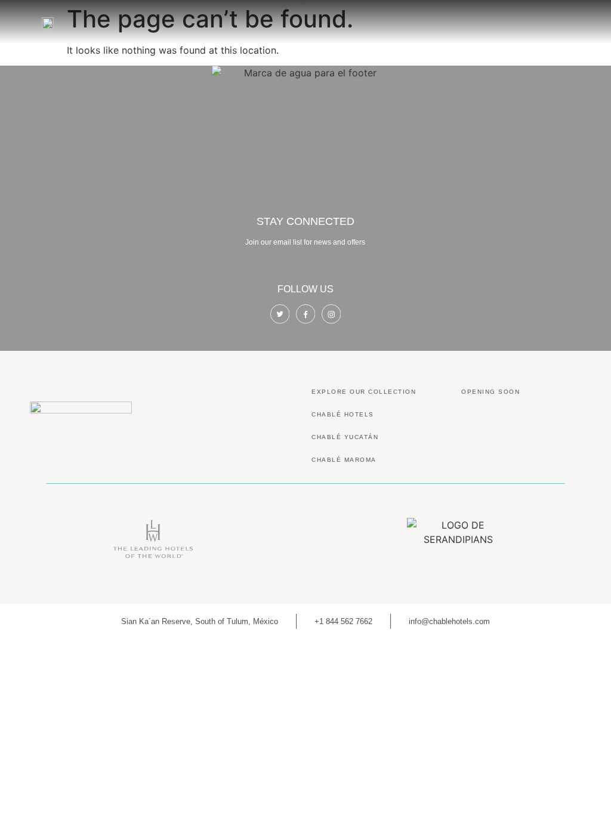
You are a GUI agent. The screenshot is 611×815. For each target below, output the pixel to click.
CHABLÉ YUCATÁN (344, 437)
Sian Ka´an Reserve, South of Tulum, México (199, 621)
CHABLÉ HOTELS (342, 414)
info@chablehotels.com (449, 621)
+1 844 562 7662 (343, 621)
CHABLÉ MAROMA (344, 459)
